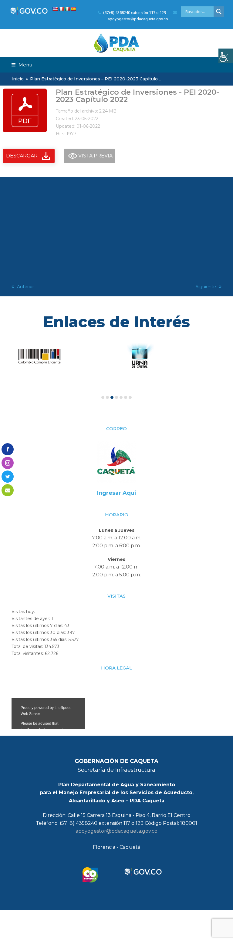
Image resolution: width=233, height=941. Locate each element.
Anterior (25, 286)
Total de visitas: (28, 646)
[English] (55, 8)
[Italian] (67, 8)
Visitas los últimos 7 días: (38, 625)
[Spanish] (73, 8)
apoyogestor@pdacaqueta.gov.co (116, 831)
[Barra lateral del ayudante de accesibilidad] (225, 56)
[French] (61, 8)
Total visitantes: (28, 653)
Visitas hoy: (24, 611)
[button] (22, 65)
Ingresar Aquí (116, 493)
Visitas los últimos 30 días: (39, 632)
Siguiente (206, 286)
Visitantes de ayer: (31, 618)
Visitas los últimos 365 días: (40, 639)
